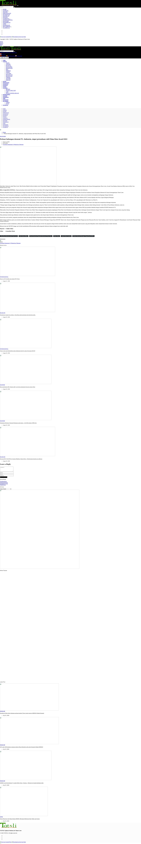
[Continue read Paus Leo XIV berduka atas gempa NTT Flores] (27, 275)
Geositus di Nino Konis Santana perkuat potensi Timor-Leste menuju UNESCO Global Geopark (22, 713)
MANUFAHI (9, 76)
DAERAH (5, 10)
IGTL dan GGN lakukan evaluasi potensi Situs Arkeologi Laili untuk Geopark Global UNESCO (21, 747)
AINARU (8, 64)
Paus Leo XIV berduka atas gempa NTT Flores (10, 278)
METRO (8, 89)
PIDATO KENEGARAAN (12, 93)
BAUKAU (8, 65)
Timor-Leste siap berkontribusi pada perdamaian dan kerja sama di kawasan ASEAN (17, 350)
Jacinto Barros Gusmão (66, 236)
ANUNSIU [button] (2, 52)
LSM (7, 91)
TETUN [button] (3, 56)
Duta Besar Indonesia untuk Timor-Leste (9, 236)
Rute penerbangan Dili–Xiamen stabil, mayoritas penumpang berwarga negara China (17, 386)
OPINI (4, 23)
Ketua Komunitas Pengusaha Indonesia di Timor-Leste (41, 236)
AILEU (7, 62)
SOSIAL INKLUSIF (11, 90)
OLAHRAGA (6, 27)
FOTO (7, 103)
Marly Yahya (56, 236)
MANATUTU (9, 74)
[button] (1, 41)
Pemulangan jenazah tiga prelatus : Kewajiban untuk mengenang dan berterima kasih (18, 314)
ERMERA (8, 70)
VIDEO (8, 102)
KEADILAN (6, 16)
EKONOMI (6, 21)
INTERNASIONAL (8, 20)
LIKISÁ (8, 72)
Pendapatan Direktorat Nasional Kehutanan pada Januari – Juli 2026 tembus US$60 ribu (18, 423)
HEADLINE (2, 312)
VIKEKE (8, 77)
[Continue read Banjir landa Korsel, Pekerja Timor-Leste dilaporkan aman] (27, 602)
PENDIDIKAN (6, 22)
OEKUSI (8, 80)
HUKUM (5, 17)
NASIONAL (6, 18)
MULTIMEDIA (7, 26)
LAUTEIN (8, 73)
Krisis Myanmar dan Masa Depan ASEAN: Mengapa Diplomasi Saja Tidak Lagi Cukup (20, 818)
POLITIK (5, 12)
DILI (7, 69)
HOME (4, 9)
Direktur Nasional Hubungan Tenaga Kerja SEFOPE (83, 236)
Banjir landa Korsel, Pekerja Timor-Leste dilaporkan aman (16, 606)
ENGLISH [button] (19, 56)
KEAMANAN (6, 14)
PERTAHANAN (7, 13)
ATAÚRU (8, 78)
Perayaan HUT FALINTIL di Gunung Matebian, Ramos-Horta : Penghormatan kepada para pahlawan (21, 458)
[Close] (17, 5)
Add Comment (4, 477)
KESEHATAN (6, 25)
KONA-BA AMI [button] (9, 52)
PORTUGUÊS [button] (11, 56)
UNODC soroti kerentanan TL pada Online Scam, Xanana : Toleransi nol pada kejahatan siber (22, 783)
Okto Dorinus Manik (23, 236)
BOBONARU (9, 68)
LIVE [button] (15, 52)
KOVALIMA (9, 66)
